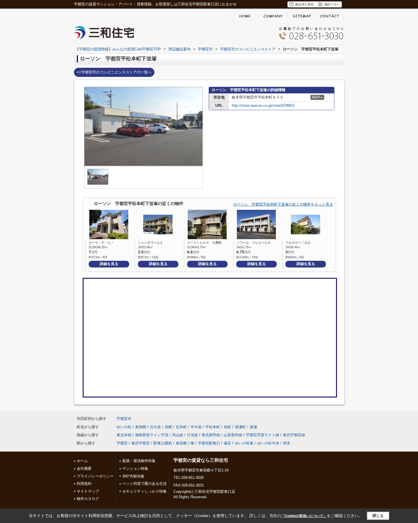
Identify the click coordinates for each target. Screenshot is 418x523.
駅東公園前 (163, 443)
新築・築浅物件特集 (139, 461)
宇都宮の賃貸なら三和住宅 (200, 460)
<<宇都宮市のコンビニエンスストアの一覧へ (114, 72)
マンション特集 (135, 468)
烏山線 (177, 435)
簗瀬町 (240, 427)
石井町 (181, 427)
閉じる (378, 515)
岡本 (286, 443)
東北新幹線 (211, 435)
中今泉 (196, 427)
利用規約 (84, 483)
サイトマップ (88, 491)
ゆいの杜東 (244, 443)
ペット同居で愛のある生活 (144, 483)
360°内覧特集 (133, 476)
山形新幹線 (233, 435)
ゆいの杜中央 (268, 443)
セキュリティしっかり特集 (144, 491)
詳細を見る (109, 264)
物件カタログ (88, 499)
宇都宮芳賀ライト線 (262, 435)
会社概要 (84, 468)
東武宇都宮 (140, 443)
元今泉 (155, 427)
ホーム (82, 461)
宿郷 (168, 427)
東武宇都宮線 (294, 435)
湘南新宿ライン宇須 (151, 435)
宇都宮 (122, 443)
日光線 (192, 435)
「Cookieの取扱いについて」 (304, 516)
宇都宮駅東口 (209, 443)
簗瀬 (253, 427)
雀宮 (227, 443)
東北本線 (124, 435)
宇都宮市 (124, 419)
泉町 (227, 427)
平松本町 (212, 427)
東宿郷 (140, 427)
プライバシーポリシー (95, 476)
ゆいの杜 (124, 427)
